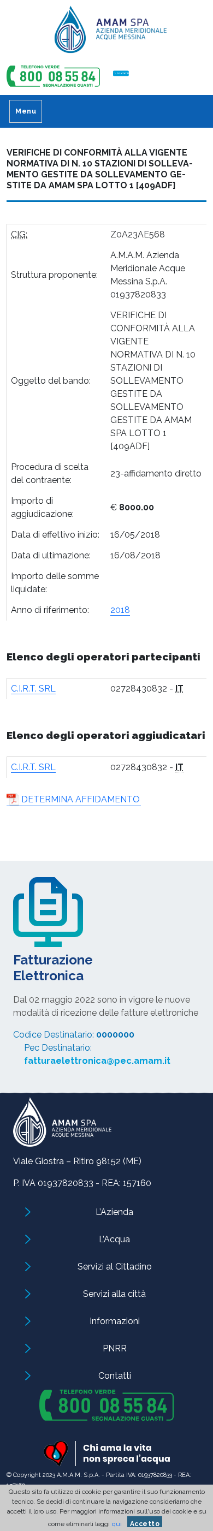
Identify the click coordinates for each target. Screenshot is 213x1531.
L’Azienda (114, 1212)
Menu (25, 111)
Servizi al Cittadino (115, 1266)
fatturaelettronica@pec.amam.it (97, 1061)
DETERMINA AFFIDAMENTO (80, 799)
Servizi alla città (114, 1294)
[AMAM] (106, 33)
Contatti (114, 1376)
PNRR (115, 1348)
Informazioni (115, 1321)
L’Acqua (114, 1239)
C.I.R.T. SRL (33, 688)
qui (117, 1524)
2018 (120, 610)
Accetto (145, 1523)
